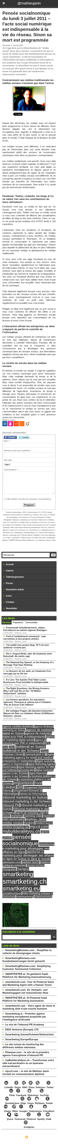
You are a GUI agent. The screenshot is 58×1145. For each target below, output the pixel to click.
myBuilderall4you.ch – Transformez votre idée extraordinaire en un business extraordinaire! (28, 1063)
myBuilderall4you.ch (30, 532)
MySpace (39, 1103)
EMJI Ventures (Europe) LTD (22, 1029)
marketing (17, 815)
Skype (17, 1087)
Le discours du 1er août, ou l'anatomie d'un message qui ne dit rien (27, 672)
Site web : (8, 460)
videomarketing (25, 896)
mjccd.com (13, 530)
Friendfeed (48, 1111)
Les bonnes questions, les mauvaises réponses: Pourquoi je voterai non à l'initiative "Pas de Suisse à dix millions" (27, 702)
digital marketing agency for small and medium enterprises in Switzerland (28, 757)
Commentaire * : (11, 470)
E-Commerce (23, 517)
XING (25, 1087)
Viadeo (7, 1111)
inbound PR (11, 805)
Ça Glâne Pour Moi (38, 537)
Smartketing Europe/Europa (21, 1039)
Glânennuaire (26, 537)
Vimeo (30, 1103)
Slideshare (33, 1095)
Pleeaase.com (8, 532)
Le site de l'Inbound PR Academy (24, 1024)
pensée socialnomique (20, 840)
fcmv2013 (14, 522)
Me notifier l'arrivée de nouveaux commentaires (29, 499)
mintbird (29, 822)
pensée (7, 837)
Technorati (19, 1119)
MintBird (37, 535)
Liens (8, 595)
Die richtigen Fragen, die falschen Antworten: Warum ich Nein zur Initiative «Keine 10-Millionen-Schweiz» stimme (29, 713)
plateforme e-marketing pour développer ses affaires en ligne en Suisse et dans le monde (28, 855)
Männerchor (43, 520)
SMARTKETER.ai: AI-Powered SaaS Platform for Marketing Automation (24, 999)
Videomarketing (43, 896)
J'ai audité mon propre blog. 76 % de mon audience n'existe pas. (26, 646)
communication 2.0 (35, 754)
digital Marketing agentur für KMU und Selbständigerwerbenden (28, 768)
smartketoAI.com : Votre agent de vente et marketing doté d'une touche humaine (28, 1007)
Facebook (21, 1095)
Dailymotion (35, 1111)
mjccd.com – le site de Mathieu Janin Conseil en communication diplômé (25, 1073)
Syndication (33, 1137)
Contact (9, 602)
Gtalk (48, 1119)
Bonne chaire (51, 540)
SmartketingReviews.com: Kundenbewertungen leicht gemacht (23, 960)
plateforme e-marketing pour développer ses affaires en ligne (28, 848)
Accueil (9, 564)
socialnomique (12, 893)
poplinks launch (30, 862)
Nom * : (7, 441)
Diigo (23, 1103)
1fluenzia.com (23, 530)
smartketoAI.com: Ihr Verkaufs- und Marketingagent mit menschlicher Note (25, 991)
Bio (41, 515)
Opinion (36, 515)
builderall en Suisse (31, 747)
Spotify (41, 1119)
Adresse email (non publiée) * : (18, 450)
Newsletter (11, 608)
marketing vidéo (33, 816)
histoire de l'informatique (33, 793)
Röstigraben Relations (11, 520)
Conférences (27, 515)
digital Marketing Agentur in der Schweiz (24, 775)
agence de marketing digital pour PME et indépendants (27, 735)
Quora (10, 1119)
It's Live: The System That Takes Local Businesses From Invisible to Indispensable (25, 680)
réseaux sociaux (35, 865)
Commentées (31, 622)
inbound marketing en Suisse (25, 797)
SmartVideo (16, 537)
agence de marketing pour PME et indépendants (24, 741)
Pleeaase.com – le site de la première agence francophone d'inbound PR (25, 1054)
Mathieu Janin (36, 819)
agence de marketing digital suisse (28, 738)
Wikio (15, 1111)
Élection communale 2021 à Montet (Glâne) (18, 535)
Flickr (12, 1095)
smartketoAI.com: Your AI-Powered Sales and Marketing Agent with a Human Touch (28, 983)
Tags (43, 1137)
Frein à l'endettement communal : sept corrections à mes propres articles (24, 637)
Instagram (29, 1127)
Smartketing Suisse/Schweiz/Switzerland (29, 1034)
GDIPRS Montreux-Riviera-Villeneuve (22, 540)
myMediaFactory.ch (47, 530)
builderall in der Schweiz (21, 751)
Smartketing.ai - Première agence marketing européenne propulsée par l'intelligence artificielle (24, 1016)
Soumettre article (14, 589)
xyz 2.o (46, 515)
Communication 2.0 (33, 512)
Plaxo (32, 1087)
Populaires (18, 622)
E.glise (48, 517)
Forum (9, 583)
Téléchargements (14, 577)
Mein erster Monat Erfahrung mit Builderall (25, 527)
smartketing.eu (21, 888)
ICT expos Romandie (37, 517)
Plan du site (18, 1137)
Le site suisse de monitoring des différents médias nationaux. (23, 1046)
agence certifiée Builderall (18, 726)
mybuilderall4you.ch (21, 831)
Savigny (23, 869)
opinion (45, 831)
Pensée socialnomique (13, 512)
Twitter (50, 1087)
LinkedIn (8, 1087)
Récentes (6, 622)
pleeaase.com (12, 862)
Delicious (40, 1087)
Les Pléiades (40, 540)
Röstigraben (9, 869)
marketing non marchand (29, 520)
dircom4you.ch (35, 530)
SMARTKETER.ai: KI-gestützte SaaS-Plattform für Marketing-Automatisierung (26, 975)
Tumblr (49, 1103)
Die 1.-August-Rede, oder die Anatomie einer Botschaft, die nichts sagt (27, 654)
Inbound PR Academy (46, 532)
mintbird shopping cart (16, 826)
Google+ (23, 1111)
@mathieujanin (29, 3)
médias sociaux (13, 822)
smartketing (18, 532)
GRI (24, 512)
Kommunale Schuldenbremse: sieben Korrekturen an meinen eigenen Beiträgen (25, 628)
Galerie (9, 570)
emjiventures (23, 783)
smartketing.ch (25, 881)
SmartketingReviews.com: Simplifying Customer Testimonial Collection (26, 968)
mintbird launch (44, 822)
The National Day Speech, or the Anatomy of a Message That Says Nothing (28, 663)
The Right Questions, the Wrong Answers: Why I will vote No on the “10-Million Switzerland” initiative (26, 691)
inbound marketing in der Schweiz (27, 801)
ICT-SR (44, 512)
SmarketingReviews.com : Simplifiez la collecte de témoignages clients (26, 952)
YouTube (44, 1095)
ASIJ (12, 746)
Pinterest (31, 1119)
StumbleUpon (12, 1103)
